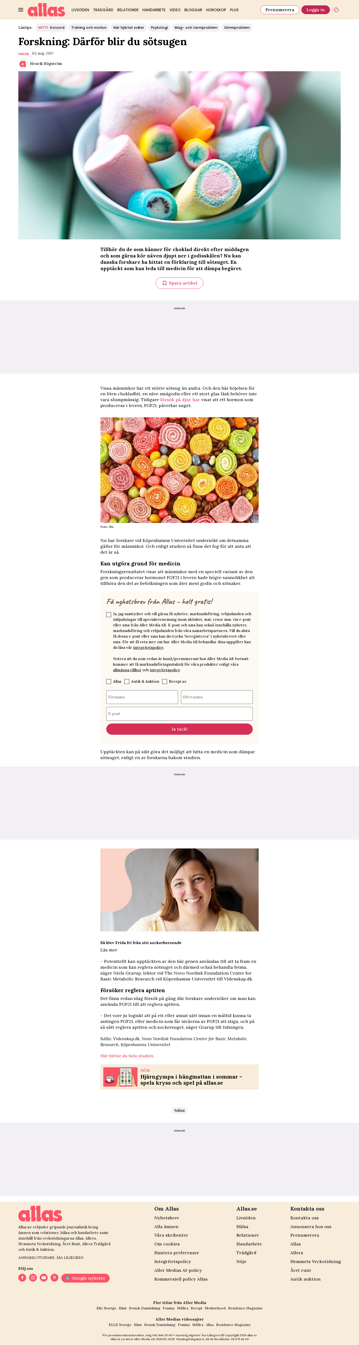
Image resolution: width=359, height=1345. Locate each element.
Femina (169, 1308)
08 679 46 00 (240, 1339)
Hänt (123, 1308)
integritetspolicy (148, 647)
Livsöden (80, 9)
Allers (296, 1252)
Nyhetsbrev (166, 1218)
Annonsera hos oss (310, 1226)
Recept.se (178, 681)
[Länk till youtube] (44, 1278)
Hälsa (242, 1226)
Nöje (241, 1261)
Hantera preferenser (176, 1252)
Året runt (300, 1270)
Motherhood (215, 1308)
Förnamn (116, 696)
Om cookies (167, 1244)
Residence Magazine (245, 1308)
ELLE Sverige (120, 1325)
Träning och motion (88, 27)
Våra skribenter (171, 1235)
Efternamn (193, 696)
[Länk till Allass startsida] (46, 10)
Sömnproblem (237, 27)
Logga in (315, 9)
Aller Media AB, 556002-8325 (154, 1339)
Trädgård (103, 9)
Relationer (127, 9)
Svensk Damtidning (144, 1308)
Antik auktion (305, 1279)
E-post (114, 713)
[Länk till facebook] (22, 1278)
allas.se (252, 1335)
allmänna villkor (127, 670)
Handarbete (154, 9)
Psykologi (159, 27)
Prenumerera (279, 9)
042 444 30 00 (162, 1335)
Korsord (51, 27)
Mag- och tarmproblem (196, 27)
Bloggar (193, 9)
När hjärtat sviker (128, 27)
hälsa (23, 54)
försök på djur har (180, 399)
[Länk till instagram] (33, 1278)
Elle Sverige (106, 1308)
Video (174, 9)
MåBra (182, 1308)
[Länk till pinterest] (54, 1278)
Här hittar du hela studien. (127, 1056)
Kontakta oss (304, 1218)
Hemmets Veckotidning (315, 1261)
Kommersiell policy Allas (181, 1279)
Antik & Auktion (145, 681)
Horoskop (216, 9)
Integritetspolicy (172, 1261)
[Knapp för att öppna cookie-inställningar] (336, 9)
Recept (196, 1308)
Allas (117, 681)
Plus (234, 9)
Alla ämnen (166, 1226)
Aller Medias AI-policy (178, 1270)
